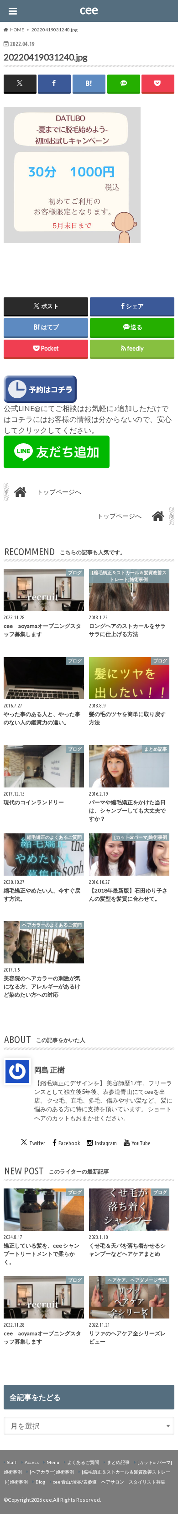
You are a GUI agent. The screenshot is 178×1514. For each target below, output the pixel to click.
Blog (40, 1481)
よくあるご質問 (83, 1462)
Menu (53, 1462)
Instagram (106, 1143)
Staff (12, 1462)
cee (89, 9)
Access (32, 1462)
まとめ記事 (118, 1462)
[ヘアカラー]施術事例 (52, 1471)
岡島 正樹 (49, 1069)
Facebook (69, 1143)
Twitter (37, 1143)
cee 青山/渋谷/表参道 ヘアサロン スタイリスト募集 (109, 1481)
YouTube (141, 1143)
